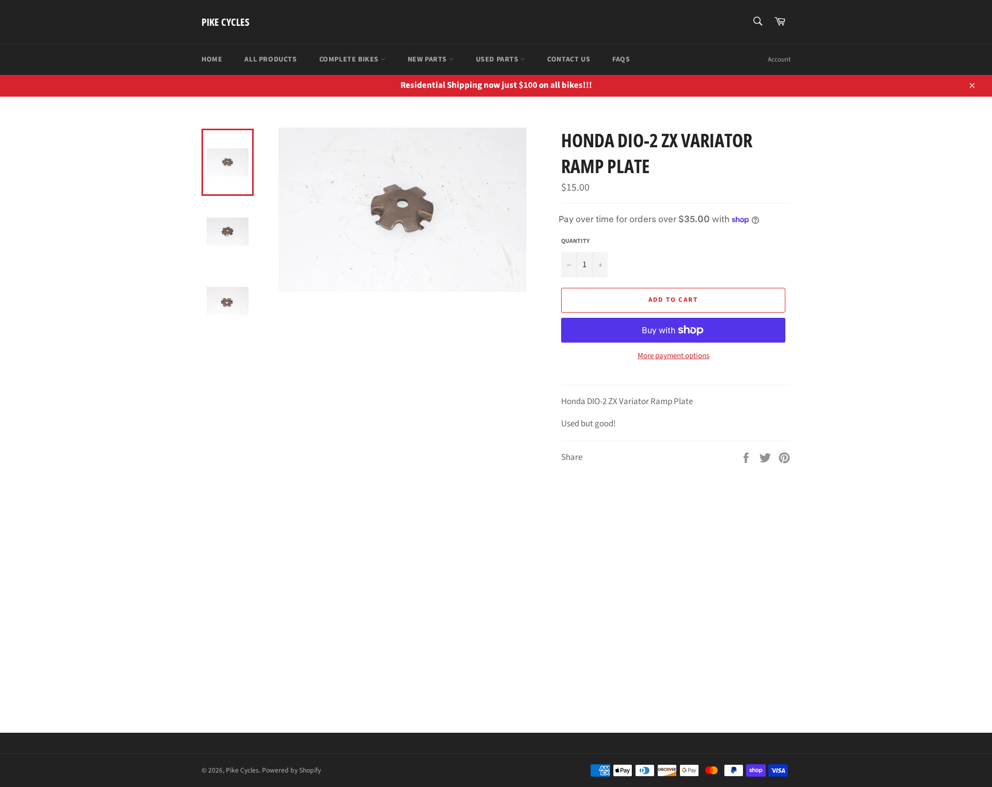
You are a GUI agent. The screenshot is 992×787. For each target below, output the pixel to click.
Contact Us (568, 59)
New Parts (428, 59)
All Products (270, 59)
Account (779, 59)
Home (212, 59)
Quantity (575, 241)
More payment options (673, 356)
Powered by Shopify (291, 770)
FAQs (621, 59)
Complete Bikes (350, 59)
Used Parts (498, 59)
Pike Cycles (226, 22)
